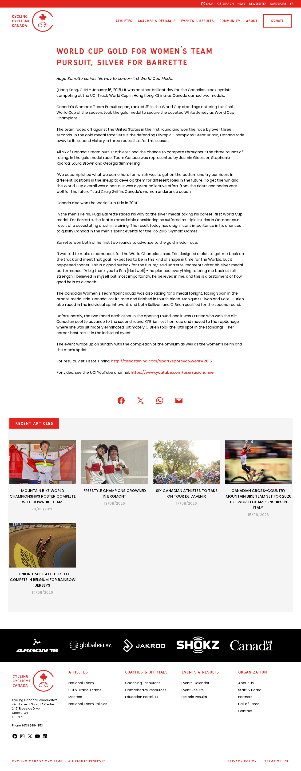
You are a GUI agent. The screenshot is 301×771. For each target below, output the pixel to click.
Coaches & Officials (156, 21)
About (251, 21)
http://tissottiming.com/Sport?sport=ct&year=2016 (161, 361)
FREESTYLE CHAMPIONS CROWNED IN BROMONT (114, 493)
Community (229, 21)
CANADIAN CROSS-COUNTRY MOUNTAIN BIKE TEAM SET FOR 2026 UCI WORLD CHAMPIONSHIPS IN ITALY (258, 499)
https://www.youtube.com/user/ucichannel (172, 372)
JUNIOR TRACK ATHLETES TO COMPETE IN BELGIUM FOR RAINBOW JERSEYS (42, 579)
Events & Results (197, 21)
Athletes (123, 21)
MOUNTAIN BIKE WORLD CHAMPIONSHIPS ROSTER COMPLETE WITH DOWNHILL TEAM (43, 496)
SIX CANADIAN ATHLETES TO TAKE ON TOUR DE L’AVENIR (186, 493)
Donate (277, 21)
